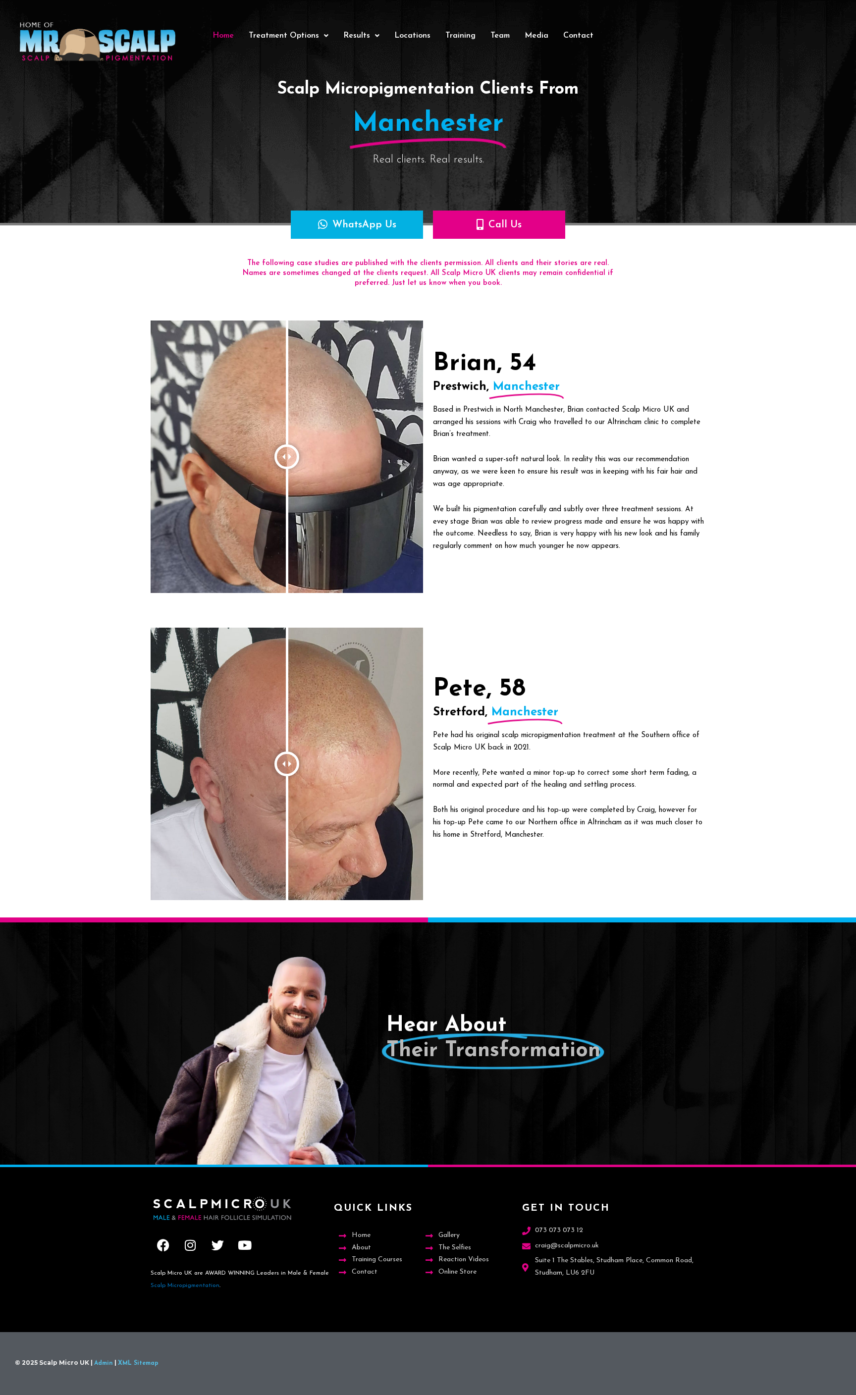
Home (223, 36)
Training (460, 36)
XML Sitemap (138, 1363)
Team (500, 36)
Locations (412, 36)
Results (356, 36)
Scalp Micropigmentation (185, 1285)
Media (536, 36)
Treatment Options (284, 36)
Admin (103, 1363)
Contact (578, 36)
